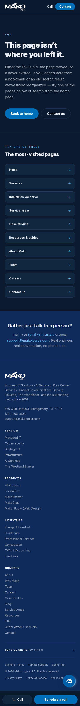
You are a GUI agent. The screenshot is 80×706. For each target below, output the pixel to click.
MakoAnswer (14, 497)
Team (40, 264)
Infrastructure (14, 455)
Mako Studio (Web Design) (23, 508)
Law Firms (11, 556)
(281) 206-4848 (41, 335)
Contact (65, 6)
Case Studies (14, 598)
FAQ (7, 621)
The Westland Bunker (19, 466)
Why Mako (12, 581)
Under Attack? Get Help (21, 627)
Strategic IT (13, 449)
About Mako (40, 251)
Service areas (40, 210)
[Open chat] (69, 681)
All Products (13, 485)
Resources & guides (40, 237)
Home (40, 169)
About (9, 575)
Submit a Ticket (14, 664)
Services (40, 183)
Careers (40, 278)
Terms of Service (36, 677)
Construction (13, 544)
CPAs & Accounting (18, 550)
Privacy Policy (13, 677)
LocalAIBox (12, 491)
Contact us (56, 114)
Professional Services (19, 539)
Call (50, 6)
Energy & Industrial (17, 527)
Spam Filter (58, 664)
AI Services (12, 460)
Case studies (40, 224)
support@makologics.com (28, 340)
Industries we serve (40, 197)
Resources (12, 615)
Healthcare (12, 533)
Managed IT (13, 437)
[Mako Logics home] (15, 6)
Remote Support (38, 664)
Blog (8, 604)
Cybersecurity (14, 443)
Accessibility (58, 677)
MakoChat (12, 502)
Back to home (22, 114)
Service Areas (14, 609)
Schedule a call (56, 699)
